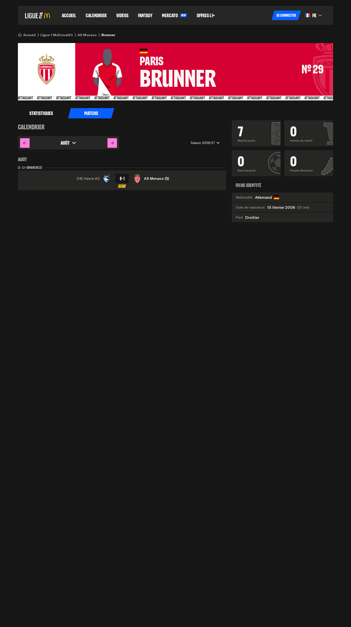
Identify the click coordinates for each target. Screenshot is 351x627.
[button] (286, 15)
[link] (29, 35)
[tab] (41, 113)
